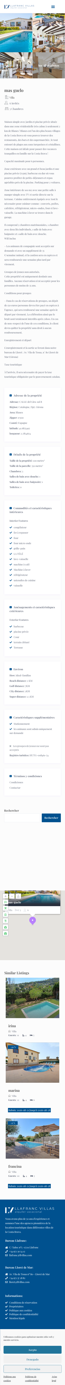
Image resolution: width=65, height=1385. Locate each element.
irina (12, 1025)
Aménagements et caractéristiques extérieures (32, 609)
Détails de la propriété (27, 454)
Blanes (19, 412)
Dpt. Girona (37, 407)
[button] (53, 6)
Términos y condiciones (28, 776)
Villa (12, 97)
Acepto (32, 1350)
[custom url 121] (32, 1062)
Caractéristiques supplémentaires (34, 717)
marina (14, 1090)
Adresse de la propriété (28, 395)
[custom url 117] (32, 998)
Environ (18, 669)
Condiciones (16, 782)
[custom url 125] (32, 1138)
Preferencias (32, 1369)
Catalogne (24, 407)
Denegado (32, 1359)
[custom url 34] (19, 6)
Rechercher (11, 810)
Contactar (15, 787)
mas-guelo (14, 902)
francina (14, 1166)
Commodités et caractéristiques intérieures (31, 510)
